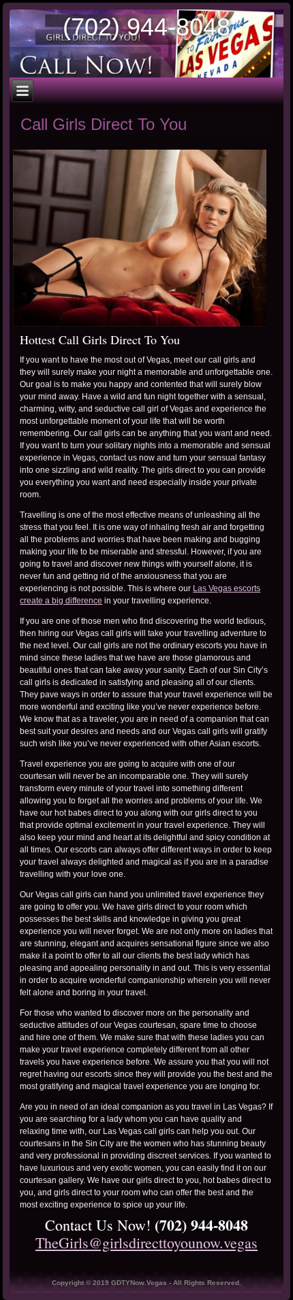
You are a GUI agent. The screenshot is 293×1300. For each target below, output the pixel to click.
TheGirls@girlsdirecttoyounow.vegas (146, 1242)
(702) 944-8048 (146, 27)
